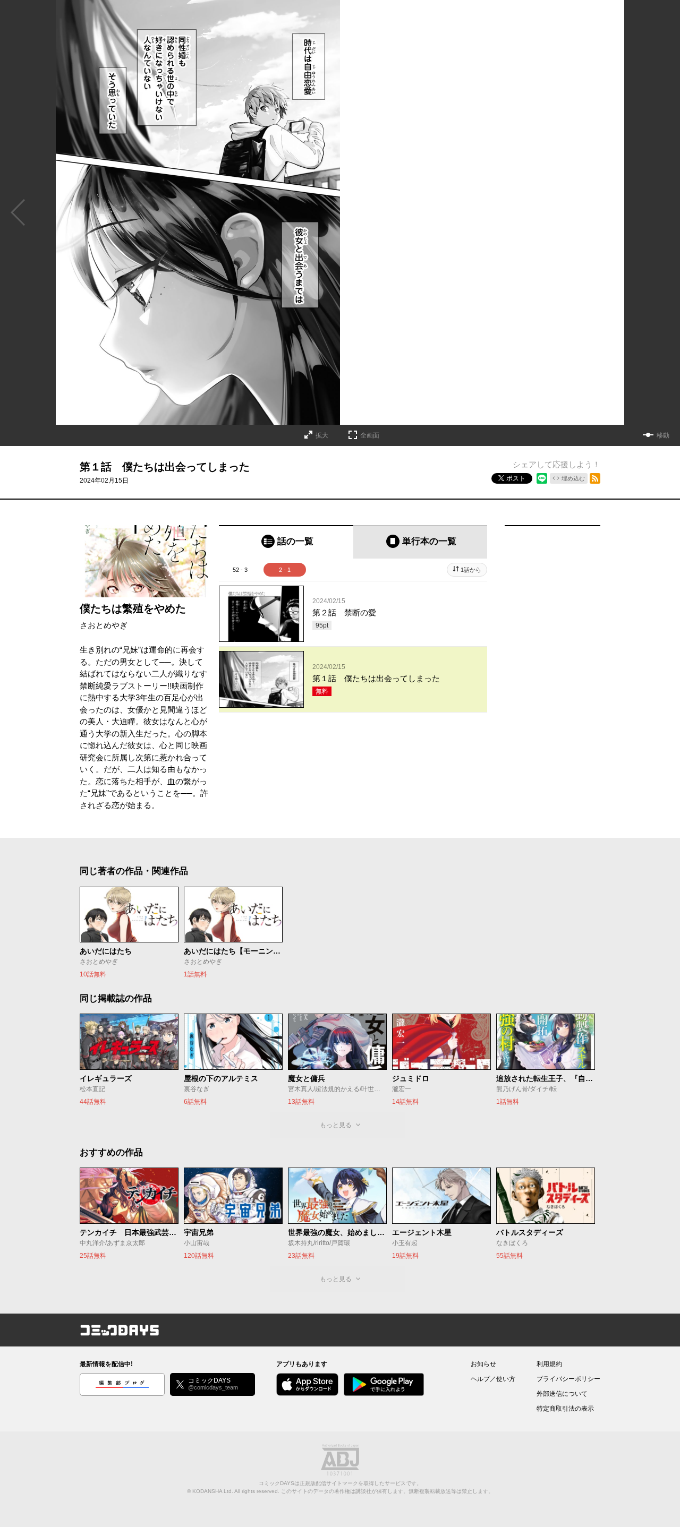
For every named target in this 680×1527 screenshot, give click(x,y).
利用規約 (549, 1364)
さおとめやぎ (104, 625)
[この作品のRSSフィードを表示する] (595, 478)
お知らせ (483, 1364)
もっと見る (336, 1125)
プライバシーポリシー (568, 1379)
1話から (471, 570)
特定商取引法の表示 (565, 1408)
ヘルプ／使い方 (493, 1379)
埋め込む (573, 478)
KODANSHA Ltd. (212, 1491)
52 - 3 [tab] (240, 570)
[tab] (286, 542)
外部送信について (562, 1393)
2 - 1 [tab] (285, 570)
